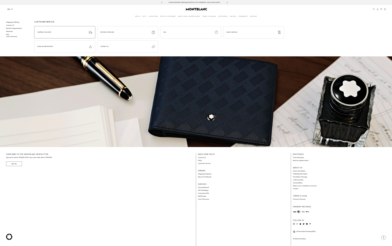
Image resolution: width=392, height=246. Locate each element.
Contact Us (202, 157)
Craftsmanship (298, 180)
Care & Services (11, 36)
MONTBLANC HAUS (300, 174)
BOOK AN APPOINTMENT (45, 46)
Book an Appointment (14, 28)
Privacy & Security (299, 199)
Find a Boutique (298, 157)
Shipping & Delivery (13, 22)
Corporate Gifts (203, 193)
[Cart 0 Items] (385, 9)
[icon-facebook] (297, 224)
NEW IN (137, 16)
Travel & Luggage (209, 16)
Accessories (223, 16)
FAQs (200, 160)
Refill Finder (202, 196)
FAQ (7, 34)
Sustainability (297, 183)
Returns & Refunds (204, 177)
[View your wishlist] (381, 9)
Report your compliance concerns (305, 186)
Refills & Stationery (168, 16)
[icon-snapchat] (300, 224)
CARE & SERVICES (231, 32)
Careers (295, 188)
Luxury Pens (153, 16)
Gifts (144, 16)
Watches (233, 16)
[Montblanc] (196, 9)
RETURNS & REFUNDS (107, 32)
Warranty (9, 31)
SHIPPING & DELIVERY (44, 32)
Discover (253, 16)
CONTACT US (104, 46)
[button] (378, 9)
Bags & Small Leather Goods (189, 16)
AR (12, 9)
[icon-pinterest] (310, 224)
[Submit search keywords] (374, 9)
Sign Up (14, 164)
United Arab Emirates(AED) (306, 231)
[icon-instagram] (294, 224)
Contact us (10, 25)
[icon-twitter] (303, 224)
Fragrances (243, 16)
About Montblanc (299, 171)
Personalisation (203, 187)
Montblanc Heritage (300, 177)
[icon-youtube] (307, 224)
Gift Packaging (203, 190)
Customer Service (204, 163)
